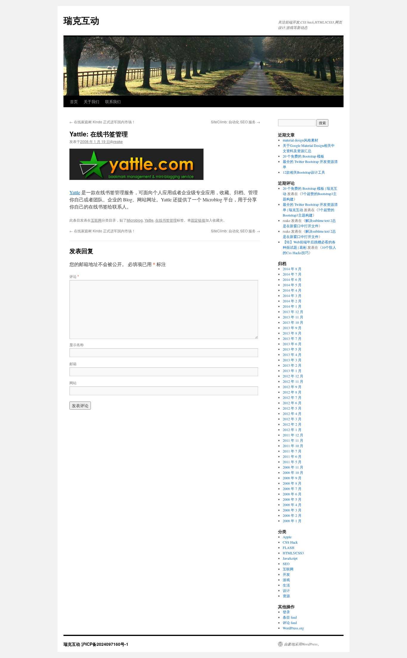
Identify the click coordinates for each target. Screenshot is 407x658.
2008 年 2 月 (292, 515)
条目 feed (290, 617)
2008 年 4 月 (292, 504)
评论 (74, 276)
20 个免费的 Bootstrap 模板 (303, 156)
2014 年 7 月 (292, 274)
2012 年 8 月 (292, 392)
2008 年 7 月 (292, 488)
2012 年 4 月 (292, 413)
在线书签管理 (166, 220)
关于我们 (91, 101)
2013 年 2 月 (292, 365)
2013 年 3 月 (292, 359)
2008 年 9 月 (292, 477)
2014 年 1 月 (292, 306)
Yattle (74, 192)
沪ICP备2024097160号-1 (104, 644)
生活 (286, 585)
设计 (286, 590)
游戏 (286, 579)
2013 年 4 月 (292, 354)
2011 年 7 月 (292, 451)
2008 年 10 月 (293, 472)
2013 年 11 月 (293, 317)
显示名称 (76, 344)
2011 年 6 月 (292, 456)
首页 (74, 101)
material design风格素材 (300, 140)
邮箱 (73, 363)
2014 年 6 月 (292, 279)
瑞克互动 (81, 20)
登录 (286, 611)
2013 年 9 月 (292, 327)
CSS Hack (290, 542)
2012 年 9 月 (292, 386)
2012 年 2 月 (292, 424)
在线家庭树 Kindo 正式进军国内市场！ (102, 121)
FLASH (288, 547)
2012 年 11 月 (293, 381)
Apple (287, 536)
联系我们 (113, 101)
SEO (286, 563)
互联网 (96, 220)
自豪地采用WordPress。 (302, 644)
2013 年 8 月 (292, 333)
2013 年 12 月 (293, 311)
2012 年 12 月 (293, 376)
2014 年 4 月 (292, 290)
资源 (286, 595)
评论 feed (290, 622)
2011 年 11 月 (293, 440)
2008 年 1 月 (292, 520)
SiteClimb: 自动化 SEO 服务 (235, 121)
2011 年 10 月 (293, 445)
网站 (73, 382)
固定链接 (198, 220)
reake (118, 141)
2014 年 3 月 (292, 295)
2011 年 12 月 (293, 435)
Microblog (135, 220)
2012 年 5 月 (292, 408)
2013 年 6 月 (292, 343)
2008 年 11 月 (293, 467)
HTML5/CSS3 (293, 552)
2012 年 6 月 (292, 402)
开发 (286, 574)
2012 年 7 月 (292, 397)
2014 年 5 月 (292, 284)
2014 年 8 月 (292, 268)
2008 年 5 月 (292, 499)
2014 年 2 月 (292, 300)
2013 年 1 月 (292, 370)
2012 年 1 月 (292, 429)
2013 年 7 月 (292, 338)
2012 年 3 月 (292, 418)
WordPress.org (293, 628)
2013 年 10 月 (293, 322)
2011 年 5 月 (292, 461)
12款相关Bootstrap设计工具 (304, 172)
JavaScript (290, 558)
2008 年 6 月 (292, 493)
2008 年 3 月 (292, 510)
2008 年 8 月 (292, 483)
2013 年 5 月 (292, 349)
